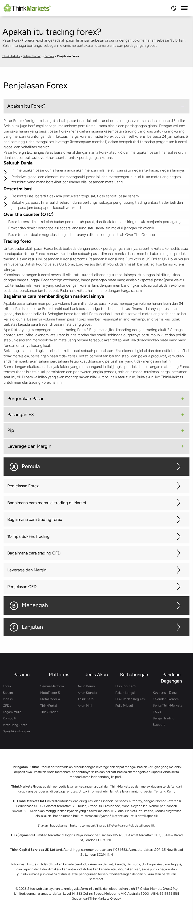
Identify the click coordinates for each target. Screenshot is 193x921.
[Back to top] (180, 895)
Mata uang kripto (15, 725)
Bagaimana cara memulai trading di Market (47, 502)
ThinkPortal (48, 706)
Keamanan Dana (165, 693)
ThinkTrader (49, 712)
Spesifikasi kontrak (16, 731)
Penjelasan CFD (21, 586)
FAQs (157, 712)
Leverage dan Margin (27, 570)
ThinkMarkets (11, 56)
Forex (7, 686)
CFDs (7, 706)
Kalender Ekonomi (166, 699)
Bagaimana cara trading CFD (33, 553)
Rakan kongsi (125, 693)
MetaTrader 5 (50, 693)
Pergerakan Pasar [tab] (25, 398)
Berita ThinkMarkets (167, 705)
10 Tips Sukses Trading (28, 536)
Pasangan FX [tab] (20, 414)
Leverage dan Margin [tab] (29, 446)
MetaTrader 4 (50, 699)
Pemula (49, 56)
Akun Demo (86, 686)
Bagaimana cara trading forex (34, 519)
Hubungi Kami (125, 686)
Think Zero (85, 699)
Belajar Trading (32, 56)
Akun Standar (87, 693)
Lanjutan (32, 626)
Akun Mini (85, 706)
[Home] (27, 8)
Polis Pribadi (124, 706)
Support (159, 725)
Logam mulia (12, 712)
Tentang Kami (164, 791)
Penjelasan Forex (23, 485)
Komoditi (9, 718)
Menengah (35, 605)
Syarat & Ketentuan (113, 816)
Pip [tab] (10, 430)
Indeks (8, 699)
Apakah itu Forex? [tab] (26, 106)
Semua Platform (52, 686)
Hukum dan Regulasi (130, 699)
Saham (8, 693)
